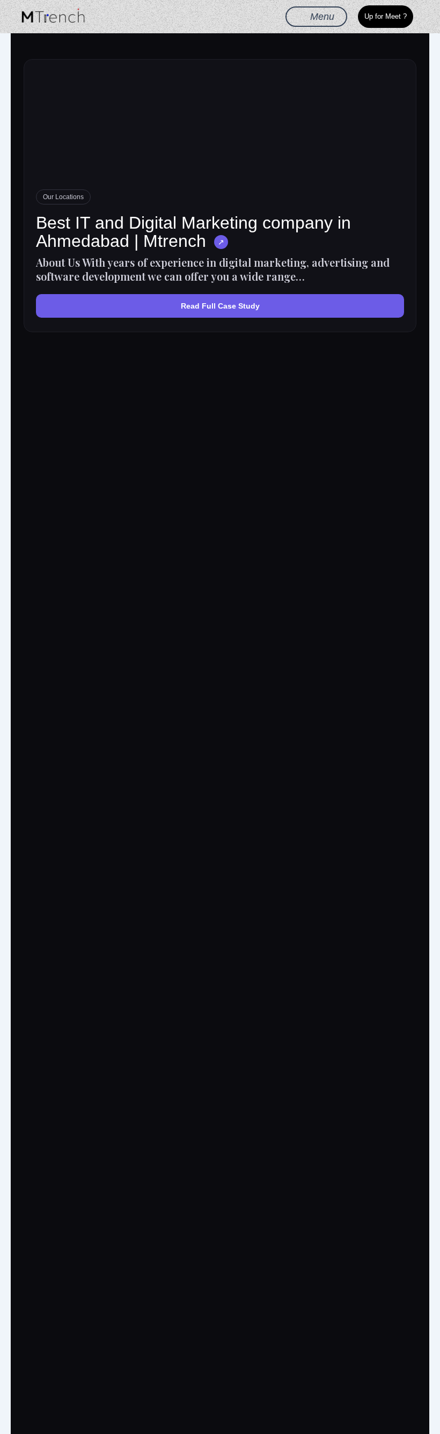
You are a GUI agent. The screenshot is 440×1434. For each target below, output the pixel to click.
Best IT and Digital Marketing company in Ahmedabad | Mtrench (193, 232)
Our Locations (63, 197)
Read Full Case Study (220, 306)
